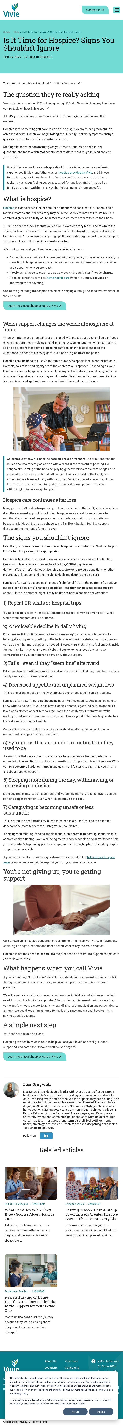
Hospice (9, 208)
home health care (58, 277)
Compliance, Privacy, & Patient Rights (25, 1421)
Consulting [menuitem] (72, 1367)
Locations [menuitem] (51, 1367)
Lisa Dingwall (40, 57)
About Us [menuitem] (51, 1361)
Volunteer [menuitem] (71, 1361)
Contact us (93, 10)
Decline (101, 1411)
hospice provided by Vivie (75, 172)
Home (6, 32)
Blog (16, 32)
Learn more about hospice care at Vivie (33, 305)
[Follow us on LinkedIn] (46, 1135)
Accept (75, 1411)
